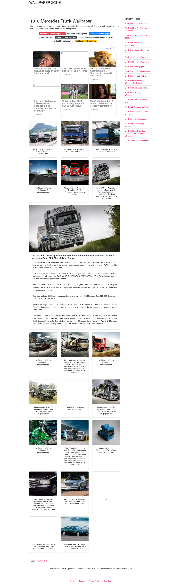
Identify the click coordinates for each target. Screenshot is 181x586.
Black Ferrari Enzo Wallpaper (136, 140)
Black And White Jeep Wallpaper (137, 88)
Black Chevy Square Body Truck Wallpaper (137, 51)
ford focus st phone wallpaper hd (52, 33)
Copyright (107, 581)
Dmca (72, 581)
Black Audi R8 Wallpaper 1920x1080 (134, 43)
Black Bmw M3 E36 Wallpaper (136, 76)
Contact (82, 581)
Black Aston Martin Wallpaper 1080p (136, 36)
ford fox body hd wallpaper (66, 37)
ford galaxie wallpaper (44, 37)
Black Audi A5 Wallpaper (134, 66)
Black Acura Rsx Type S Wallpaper (134, 93)
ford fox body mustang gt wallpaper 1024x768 (95, 37)
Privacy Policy (94, 581)
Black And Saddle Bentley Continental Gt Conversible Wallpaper (135, 133)
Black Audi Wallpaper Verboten (137, 107)
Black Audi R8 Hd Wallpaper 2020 (136, 101)
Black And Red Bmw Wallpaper (137, 62)
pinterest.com (43, 561)
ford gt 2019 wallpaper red (63, 41)
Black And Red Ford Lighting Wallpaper (136, 29)
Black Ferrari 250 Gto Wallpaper (137, 71)
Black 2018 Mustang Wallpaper (137, 57)
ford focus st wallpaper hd (77, 33)
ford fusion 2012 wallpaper (86, 41)
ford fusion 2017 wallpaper (100, 33)
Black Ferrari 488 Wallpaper (136, 23)
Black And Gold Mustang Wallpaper (134, 124)
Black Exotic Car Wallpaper (135, 119)
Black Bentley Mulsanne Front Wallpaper (136, 112)
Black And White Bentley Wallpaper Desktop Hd (134, 81)
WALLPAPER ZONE (45, 2)
